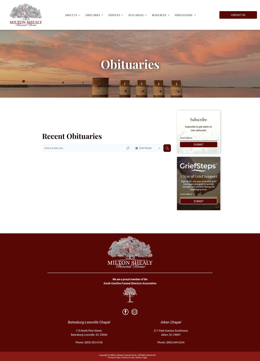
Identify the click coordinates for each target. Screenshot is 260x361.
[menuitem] (72, 15)
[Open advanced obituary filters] (128, 148)
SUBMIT (199, 144)
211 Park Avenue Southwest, (171, 330)
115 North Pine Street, (89, 330)
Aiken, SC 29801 (171, 334)
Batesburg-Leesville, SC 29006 (89, 334)
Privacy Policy (114, 357)
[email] (135, 312)
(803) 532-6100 (93, 342)
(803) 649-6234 (175, 342)
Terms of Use (128, 357)
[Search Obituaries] (167, 148)
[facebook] (125, 312)
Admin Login (141, 357)
